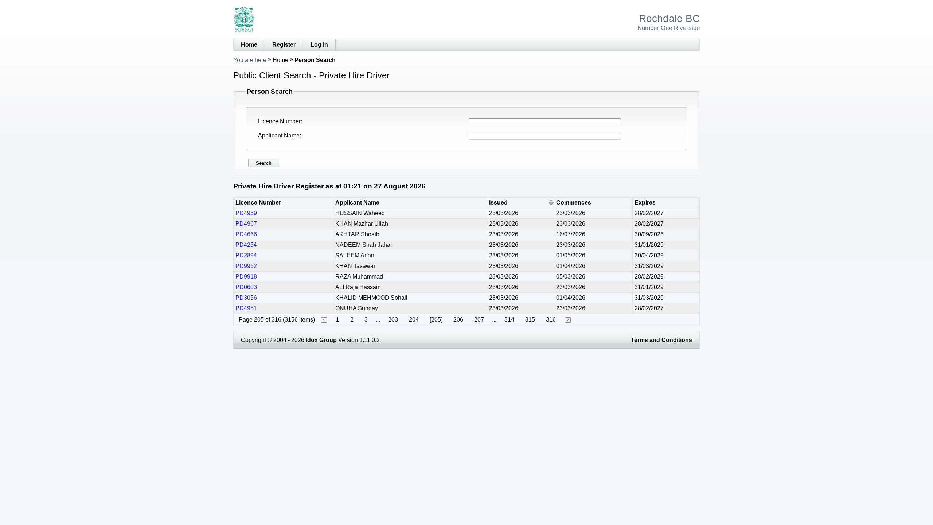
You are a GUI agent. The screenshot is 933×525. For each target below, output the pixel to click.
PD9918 (246, 276)
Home (249, 45)
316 (551, 319)
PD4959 (246, 213)
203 (393, 319)
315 (530, 319)
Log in (319, 45)
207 (479, 319)
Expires (645, 202)
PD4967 (246, 224)
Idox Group (321, 340)
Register (284, 45)
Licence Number (279, 121)
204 (414, 319)
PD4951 (246, 308)
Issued (498, 202)
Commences (573, 202)
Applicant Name (279, 135)
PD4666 (246, 234)
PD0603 (246, 287)
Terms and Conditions (661, 340)
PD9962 (246, 266)
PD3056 (246, 298)
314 (509, 319)
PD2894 (246, 255)
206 (458, 319)
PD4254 (246, 245)
